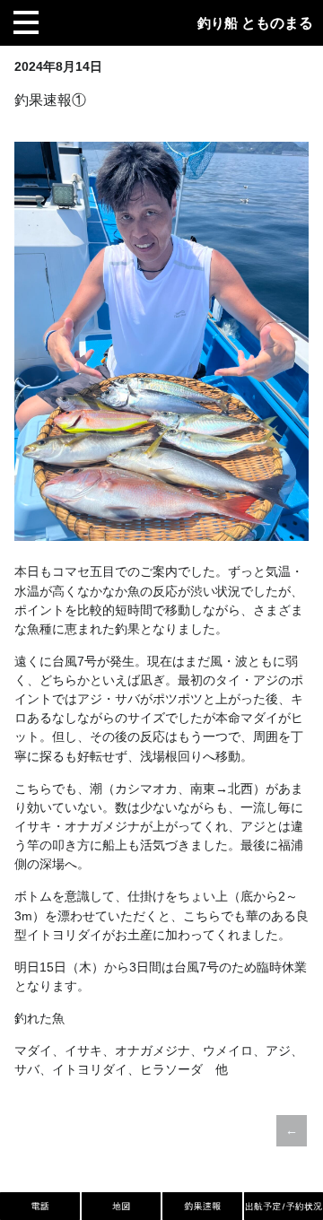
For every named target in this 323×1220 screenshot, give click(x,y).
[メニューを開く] (26, 22)
